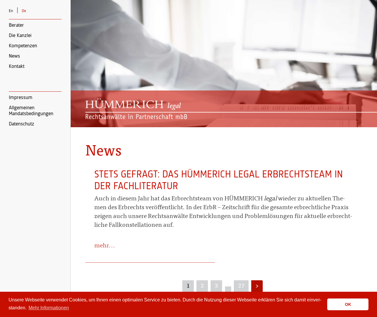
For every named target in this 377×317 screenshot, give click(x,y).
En (11, 11)
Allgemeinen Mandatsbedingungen (31, 111)
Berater (16, 25)
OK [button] (348, 304)
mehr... (104, 246)
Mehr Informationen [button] (49, 307)
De (24, 11)
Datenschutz (21, 124)
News (14, 56)
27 (241, 286)
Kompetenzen (23, 46)
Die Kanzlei (20, 35)
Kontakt (16, 66)
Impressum (20, 97)
